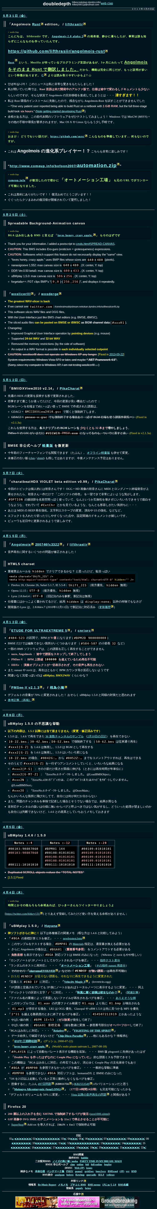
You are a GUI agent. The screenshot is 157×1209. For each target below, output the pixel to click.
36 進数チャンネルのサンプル (64, 736)
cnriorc (84, 630)
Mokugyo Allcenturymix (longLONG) (37, 1089)
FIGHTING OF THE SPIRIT (92, 1030)
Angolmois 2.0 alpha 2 (67, 36)
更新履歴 (105, 607)
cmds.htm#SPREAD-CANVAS (95, 243)
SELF (101, 1174)
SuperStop (17, 1124)
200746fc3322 (47, 544)
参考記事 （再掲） (20, 700)
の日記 (96, 736)
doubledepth (57, 3)
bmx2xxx (101, 1171)
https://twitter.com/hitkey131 (23, 913)
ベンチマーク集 (55, 1171)
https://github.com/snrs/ (67, 136)
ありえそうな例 (126, 998)
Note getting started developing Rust (59, 111)
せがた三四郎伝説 (25, 1041)
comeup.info (16, 180)
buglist (107, 1164)
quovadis (91, 1174)
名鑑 (123, 1184)
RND (134, 1171)
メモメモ (63, 1184)
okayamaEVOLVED (42, 970)
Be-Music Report (47, 1184)
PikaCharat (70, 388)
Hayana (50, 926)
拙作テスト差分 (110, 960)
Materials (78, 943)
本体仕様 (40, 1171)
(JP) (122, 1171)
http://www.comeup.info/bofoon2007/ (63, 166)
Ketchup (79, 1174)
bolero (70, 1174)
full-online (96, 1164)
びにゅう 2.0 (109, 1184)
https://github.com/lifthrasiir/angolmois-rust (56, 51)
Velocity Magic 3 (74, 981)
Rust (36, 24)
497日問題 (44, 1083)
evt (127, 1171)
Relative (58, 1030)
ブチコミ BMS (78, 1184)
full (87, 1164)
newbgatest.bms (72, 938)
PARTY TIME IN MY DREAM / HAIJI (101, 1161)
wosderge (50, 294)
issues (89, 1168)
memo (94, 1184)
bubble (84, 1157)
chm (32, 458)
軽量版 (47, 445)
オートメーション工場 (75, 965)
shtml (40, 458)
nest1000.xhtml (99, 1113)
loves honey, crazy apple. (75, 235)
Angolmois (21, 544)
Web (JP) (79, 1168)
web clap (107, 3)
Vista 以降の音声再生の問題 (88, 1094)
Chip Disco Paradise (70, 1035)
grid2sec (89, 1171)
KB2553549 (82, 1083)
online (80, 1164)
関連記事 (132, 992)
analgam (60, 1174)
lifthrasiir (74, 24)
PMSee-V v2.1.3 (25, 687)
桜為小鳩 (57, 687)
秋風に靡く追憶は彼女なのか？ (97, 992)
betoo (88, 1188)
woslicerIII (21, 294)
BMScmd (113, 1171)
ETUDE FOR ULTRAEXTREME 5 (39, 630)
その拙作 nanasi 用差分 (111, 965)
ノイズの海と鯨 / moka (65, 1161)
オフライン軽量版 (98, 452)
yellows (110, 1174)
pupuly (79, 1188)
